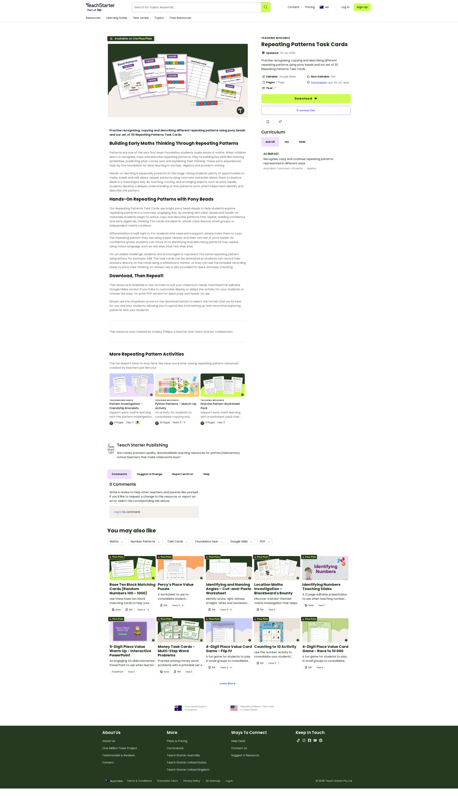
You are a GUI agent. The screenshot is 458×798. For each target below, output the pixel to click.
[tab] (270, 142)
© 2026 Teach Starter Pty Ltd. (334, 781)
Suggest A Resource (245, 755)
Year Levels (141, 18)
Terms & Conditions (139, 781)
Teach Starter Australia (183, 755)
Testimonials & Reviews (118, 755)
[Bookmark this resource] (268, 121)
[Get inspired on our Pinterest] (320, 740)
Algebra (311, 168)
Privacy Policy (191, 781)
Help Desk (238, 741)
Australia (115, 781)
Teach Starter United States (186, 762)
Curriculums (175, 748)
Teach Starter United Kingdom (188, 770)
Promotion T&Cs (167, 781)
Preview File (306, 110)
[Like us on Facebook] (309, 740)
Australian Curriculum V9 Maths (283, 168)
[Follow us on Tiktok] (298, 740)
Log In (229, 781)
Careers (108, 762)
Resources (93, 18)
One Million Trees (119, 748)
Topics (159, 18)
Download (304, 98)
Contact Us (239, 748)
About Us (108, 741)
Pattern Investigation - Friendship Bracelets (125, 406)
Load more (228, 683)
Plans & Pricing (177, 741)
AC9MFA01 (271, 154)
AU (327, 7)
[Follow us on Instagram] (304, 740)
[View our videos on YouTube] (315, 740)
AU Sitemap (213, 781)
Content (294, 7)
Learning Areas (117, 18)
